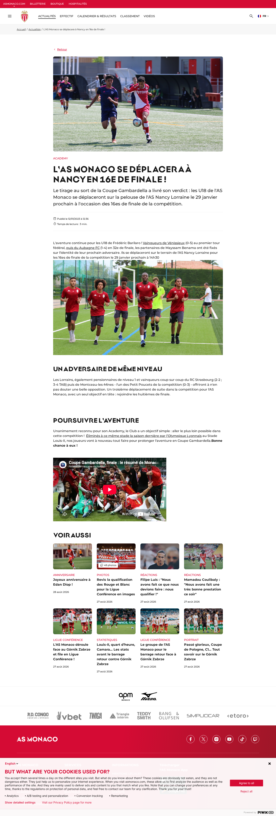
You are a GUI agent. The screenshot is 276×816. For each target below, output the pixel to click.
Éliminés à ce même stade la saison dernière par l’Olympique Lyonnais (144, 436)
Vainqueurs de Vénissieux (164, 243)
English (10, 763)
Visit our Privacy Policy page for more (67, 802)
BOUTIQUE (57, 3)
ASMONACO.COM (14, 3)
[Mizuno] (149, 696)
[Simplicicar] (203, 716)
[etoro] (238, 716)
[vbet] (69, 716)
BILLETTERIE (38, 3)
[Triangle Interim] (119, 716)
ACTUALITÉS (47, 16)
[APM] (126, 696)
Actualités (34, 29)
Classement (130, 16)
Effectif (66, 16)
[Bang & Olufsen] (169, 716)
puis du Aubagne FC (83, 248)
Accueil (21, 29)
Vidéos (149, 16)
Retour (62, 49)
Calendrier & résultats (96, 16)
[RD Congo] (38, 716)
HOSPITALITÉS (78, 3)
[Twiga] (96, 716)
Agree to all (246, 783)
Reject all (246, 791)
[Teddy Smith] (144, 716)
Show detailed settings (20, 802)
